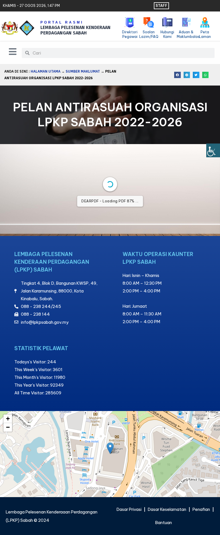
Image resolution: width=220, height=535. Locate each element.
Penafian (201, 509)
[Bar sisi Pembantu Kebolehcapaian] (213, 150)
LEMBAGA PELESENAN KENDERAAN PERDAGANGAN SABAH (75, 30)
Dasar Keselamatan (167, 509)
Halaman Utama (45, 71)
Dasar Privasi (129, 509)
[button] (177, 75)
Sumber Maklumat (83, 71)
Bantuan (163, 522)
